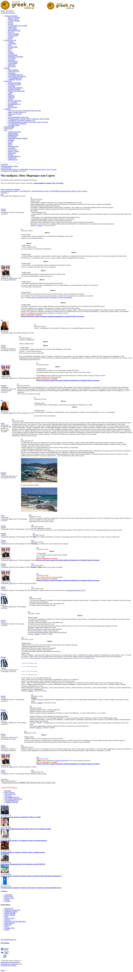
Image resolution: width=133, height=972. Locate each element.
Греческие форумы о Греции (9, 191)
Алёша (3, 745)
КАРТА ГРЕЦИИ (9, 915)
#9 (22, 439)
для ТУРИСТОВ (25, 191)
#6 (18, 384)
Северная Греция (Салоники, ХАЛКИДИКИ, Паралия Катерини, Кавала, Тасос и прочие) (59, 191)
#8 (13, 419)
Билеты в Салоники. (50, 297)
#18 (30, 597)
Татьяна (3, 209)
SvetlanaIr (4, 385)
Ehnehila (3, 473)
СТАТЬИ (7, 901)
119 (10, 737)
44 (9, 476)
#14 (37, 547)
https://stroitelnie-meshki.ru (8, 939)
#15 (32, 564)
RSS (2, 194)
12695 (10, 278)
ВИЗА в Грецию (9, 792)
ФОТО (6, 926)
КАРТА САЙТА (9, 898)
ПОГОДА (7, 920)
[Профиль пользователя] (5, 275)
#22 (31, 706)
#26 (32, 770)
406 (10, 426)
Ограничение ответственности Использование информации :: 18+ (11, 963)
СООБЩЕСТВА (9, 928)
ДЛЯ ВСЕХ (8, 795)
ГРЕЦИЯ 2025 (8, 908)
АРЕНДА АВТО (9, 918)
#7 (35, 397)
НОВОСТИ (4, 805)
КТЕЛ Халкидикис (62, 760)
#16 (37, 574)
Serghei (3, 734)
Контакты (12, 13)
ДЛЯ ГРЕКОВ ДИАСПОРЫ (13, 799)
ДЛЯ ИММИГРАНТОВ (11, 797)
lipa (2, 320)
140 (10, 606)
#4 (20, 336)
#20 (22, 637)
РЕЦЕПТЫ (7, 925)
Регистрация (10, 11)
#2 (21, 229)
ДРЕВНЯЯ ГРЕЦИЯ (10, 911)
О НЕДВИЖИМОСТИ (11, 800)
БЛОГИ (6, 929)
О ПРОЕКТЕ (8, 895)
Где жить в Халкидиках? (64, 297)
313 (10, 389)
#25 (37, 757)
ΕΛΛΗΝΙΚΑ (5, 13)
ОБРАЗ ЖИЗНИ (9, 923)
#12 (34, 533)
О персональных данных (8, 965)
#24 (22, 745)
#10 (30, 515)
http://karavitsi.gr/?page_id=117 (76, 590)
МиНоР (3, 587)
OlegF (2, 423)
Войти (3, 11)
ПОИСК (7, 899)
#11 (32, 525)
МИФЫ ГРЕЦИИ (9, 913)
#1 (31, 197)
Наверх (3, 970)
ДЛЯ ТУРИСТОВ (9, 794)
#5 (37, 363)
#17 (32, 587)
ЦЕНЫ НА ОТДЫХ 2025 (12, 910)
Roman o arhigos (6, 265)
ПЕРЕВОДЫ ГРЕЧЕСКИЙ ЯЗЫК (15, 921)
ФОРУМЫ (7, 791)
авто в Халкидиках (37, 297)
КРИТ (6, 916)
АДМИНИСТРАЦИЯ (11, 802)
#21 (32, 694)
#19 (29, 612)
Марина (3, 594)
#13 (32, 540)
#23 (25, 731)
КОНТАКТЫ (8, 896)
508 (10, 333)
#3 (35, 325)
